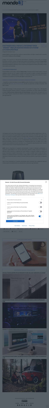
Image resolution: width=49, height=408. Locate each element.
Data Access (24, 225)
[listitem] (24, 199)
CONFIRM (15, 221)
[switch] (40, 202)
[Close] (46, 182)
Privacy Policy (32, 225)
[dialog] (24, 204)
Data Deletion (17, 225)
